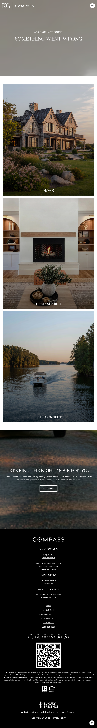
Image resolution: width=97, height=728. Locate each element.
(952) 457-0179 (48, 555)
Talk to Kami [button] (48, 488)
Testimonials (48, 623)
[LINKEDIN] (44, 636)
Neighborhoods (48, 618)
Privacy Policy (59, 717)
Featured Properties (48, 614)
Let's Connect (48, 627)
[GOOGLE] (52, 636)
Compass (44, 672)
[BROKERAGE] (66, 636)
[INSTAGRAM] (37, 636)
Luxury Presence (68, 712)
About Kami (48, 610)
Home (48, 606)
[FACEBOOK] (30, 636)
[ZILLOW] (59, 636)
